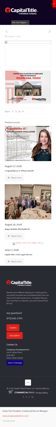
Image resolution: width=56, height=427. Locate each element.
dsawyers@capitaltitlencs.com (16, 416)
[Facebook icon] (23, 397)
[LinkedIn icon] (32, 397)
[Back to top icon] (28, 383)
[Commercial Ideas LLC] (21, 393)
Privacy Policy (42, 393)
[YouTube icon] (29, 397)
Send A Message (15, 363)
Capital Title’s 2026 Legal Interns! (18, 254)
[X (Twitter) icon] (26, 397)
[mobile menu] (52, 4)
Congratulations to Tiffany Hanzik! (19, 170)
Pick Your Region (19, 22)
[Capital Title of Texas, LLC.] (21, 10)
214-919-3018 (9, 421)
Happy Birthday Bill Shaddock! (17, 229)
